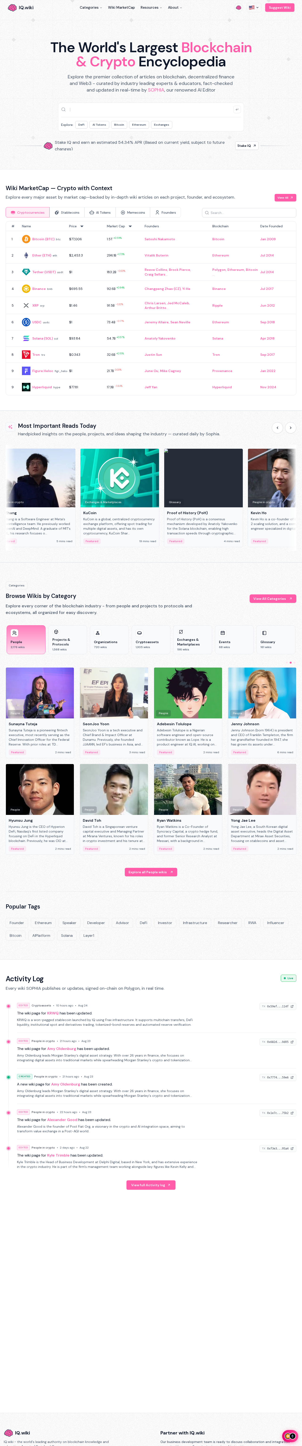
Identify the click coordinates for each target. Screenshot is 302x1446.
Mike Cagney (170, 371)
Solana (217, 338)
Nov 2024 (268, 387)
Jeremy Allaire (157, 322)
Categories (89, 7)
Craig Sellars (155, 274)
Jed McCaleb (178, 303)
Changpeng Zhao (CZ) (163, 289)
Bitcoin (119, 125)
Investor (165, 922)
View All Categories (269, 599)
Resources (150, 7)
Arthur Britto (155, 308)
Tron (36, 354)
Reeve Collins (156, 270)
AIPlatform (41, 935)
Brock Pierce (179, 270)
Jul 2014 (267, 255)
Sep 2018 (267, 322)
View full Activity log (148, 1185)
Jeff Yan (151, 387)
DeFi (81, 125)
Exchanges (161, 125)
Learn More (231, 146)
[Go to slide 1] (287, 663)
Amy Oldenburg (61, 1048)
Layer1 (89, 935)
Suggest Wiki (280, 7)
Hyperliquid (42, 387)
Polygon (219, 270)
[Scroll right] (290, 427)
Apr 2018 (267, 338)
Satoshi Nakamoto (160, 239)
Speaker (69, 922)
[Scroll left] (277, 427)
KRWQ (53, 1013)
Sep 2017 (267, 354)
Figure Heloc (42, 371)
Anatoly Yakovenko (160, 338)
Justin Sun (153, 354)
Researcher (228, 922)
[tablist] (93, 212)
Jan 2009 (268, 239)
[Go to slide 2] (291, 663)
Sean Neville (180, 322)
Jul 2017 (267, 289)
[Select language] (254, 7)
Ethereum (139, 125)
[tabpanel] (151, 308)
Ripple (217, 305)
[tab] (28, 212)
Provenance (222, 371)
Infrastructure (195, 922)
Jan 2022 (268, 371)
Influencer (275, 922)
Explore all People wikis (148, 872)
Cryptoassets (41, 1005)
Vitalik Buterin (156, 255)
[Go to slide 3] (294, 663)
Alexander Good (62, 1119)
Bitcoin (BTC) (43, 239)
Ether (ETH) (41, 255)
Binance (39, 289)
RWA (252, 922)
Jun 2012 (267, 305)
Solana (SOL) (42, 338)
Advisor (122, 922)
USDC (37, 322)
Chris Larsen (155, 303)
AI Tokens (99, 125)
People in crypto (43, 1041)
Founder (17, 922)
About (173, 7)
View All (282, 198)
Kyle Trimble (58, 1155)
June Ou (151, 371)
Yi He (186, 289)
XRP (35, 305)
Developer (96, 922)
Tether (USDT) (44, 272)
